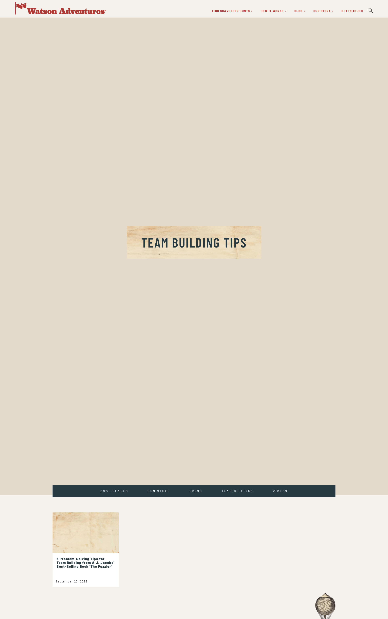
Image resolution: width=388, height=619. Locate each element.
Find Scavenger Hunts (231, 11)
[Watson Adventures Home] (60, 7)
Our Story (322, 11)
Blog (298, 11)
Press (196, 491)
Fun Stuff (159, 491)
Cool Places (114, 491)
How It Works (272, 11)
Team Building (238, 491)
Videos (280, 491)
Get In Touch (352, 11)
